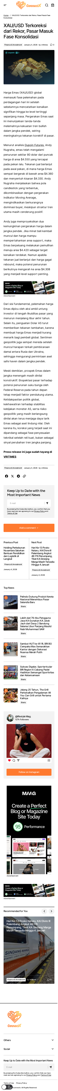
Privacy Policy (39, 511)
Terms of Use (12, 513)
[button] (5, 5)
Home (6, 15)
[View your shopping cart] (53, 5)
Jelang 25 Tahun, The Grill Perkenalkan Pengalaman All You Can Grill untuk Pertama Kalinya (35, 694)
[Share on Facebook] (7, 476)
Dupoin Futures (34, 145)
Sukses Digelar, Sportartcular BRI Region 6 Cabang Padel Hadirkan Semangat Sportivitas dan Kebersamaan (37, 671)
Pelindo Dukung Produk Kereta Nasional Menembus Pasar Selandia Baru (37, 599)
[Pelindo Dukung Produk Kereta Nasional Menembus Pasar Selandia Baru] (11, 602)
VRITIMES (10, 456)
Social (7, 1048)
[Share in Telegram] (18, 476)
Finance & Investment (13, 45)
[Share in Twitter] (12, 476)
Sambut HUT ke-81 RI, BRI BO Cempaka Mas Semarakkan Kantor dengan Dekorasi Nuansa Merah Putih (36, 648)
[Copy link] (24, 476)
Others (7, 1040)
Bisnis (23, 606)
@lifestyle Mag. (23, 716)
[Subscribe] (47, 503)
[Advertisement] (29, 287)
